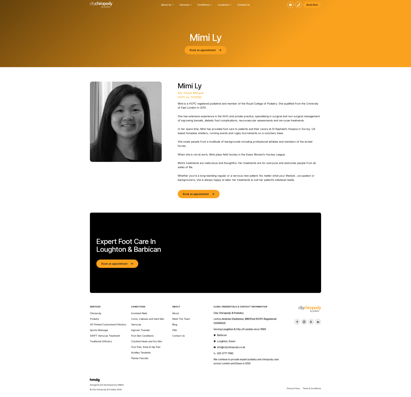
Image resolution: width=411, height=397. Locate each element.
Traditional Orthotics (101, 341)
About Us (166, 4)
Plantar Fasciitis (139, 358)
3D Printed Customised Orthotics (108, 324)
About (175, 313)
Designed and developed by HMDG (107, 385)
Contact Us (243, 4)
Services (184, 4)
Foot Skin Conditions (142, 335)
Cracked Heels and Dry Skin (146, 341)
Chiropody (95, 313)
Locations (223, 4)
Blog (174, 324)
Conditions (203, 4)
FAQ (174, 330)
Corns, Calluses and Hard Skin (147, 318)
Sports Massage (99, 330)
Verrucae (136, 324)
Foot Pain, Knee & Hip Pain (145, 346)
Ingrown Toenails (140, 330)
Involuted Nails (139, 313)
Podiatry (94, 318)
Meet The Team (181, 318)
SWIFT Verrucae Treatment (105, 335)
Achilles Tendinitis (141, 352)
